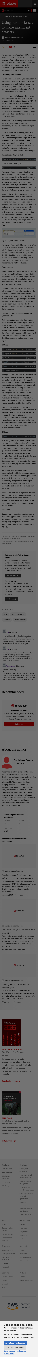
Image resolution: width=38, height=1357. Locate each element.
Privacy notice (9, 1354)
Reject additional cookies (14, 1347)
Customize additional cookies (15, 1351)
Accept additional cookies (15, 1343)
